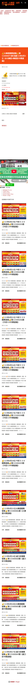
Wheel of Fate (6, 192)
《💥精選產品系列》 (15, 45)
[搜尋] (22, 3)
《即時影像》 (6, 13)
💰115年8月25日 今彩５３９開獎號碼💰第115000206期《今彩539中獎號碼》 (13, 319)
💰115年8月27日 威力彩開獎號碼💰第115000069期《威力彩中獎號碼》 (14, 654)
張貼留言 (4, 125)
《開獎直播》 (18, 10)
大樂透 (7, 113)
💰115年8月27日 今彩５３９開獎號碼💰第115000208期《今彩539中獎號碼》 (13, 415)
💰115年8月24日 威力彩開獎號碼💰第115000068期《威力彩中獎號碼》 (14, 558)
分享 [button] (23, 113)
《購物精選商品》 (7, 12)
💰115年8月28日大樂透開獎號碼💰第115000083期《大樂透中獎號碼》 (14, 606)
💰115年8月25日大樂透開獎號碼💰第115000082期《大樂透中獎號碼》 (14, 510)
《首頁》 (2, 10)
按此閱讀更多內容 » (21, 243)
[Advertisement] (14, 30)
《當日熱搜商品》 (16, 12)
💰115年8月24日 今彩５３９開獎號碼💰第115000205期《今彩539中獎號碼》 (13, 224)
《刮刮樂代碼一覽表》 (9, 10)
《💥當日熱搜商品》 (5, 45)
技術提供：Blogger (15, 681)
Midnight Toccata (7, 190)
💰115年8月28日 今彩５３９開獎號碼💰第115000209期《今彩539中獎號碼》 (13, 463)
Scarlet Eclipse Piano (8, 194)
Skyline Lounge (7, 195)
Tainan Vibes (6, 191)
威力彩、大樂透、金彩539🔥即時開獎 (11, 4)
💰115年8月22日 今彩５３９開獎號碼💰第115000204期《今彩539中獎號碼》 (13, 271)
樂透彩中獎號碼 (13, 113)
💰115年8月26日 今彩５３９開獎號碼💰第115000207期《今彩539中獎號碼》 (13, 367)
